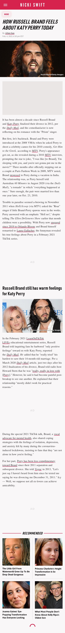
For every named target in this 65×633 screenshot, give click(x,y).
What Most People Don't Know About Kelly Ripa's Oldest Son (47, 614)
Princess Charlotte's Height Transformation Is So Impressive (48, 571)
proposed (15, 175)
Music (6, 14)
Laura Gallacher (25, 230)
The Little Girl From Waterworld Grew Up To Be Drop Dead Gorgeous (16, 571)
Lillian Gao (9, 33)
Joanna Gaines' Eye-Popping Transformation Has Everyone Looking (14, 614)
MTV (35, 150)
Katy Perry (13, 123)
